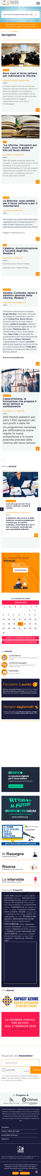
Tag (8, 31)
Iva (16, 916)
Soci (23, 936)
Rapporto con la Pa (20, 929)
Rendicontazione (22, 933)
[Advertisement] (20, 745)
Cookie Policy (25, 1173)
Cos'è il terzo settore (10, 1131)
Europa (14, 909)
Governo (29, 914)
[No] (39, 1169)
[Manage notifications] (36, 1171)
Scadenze (31, 934)
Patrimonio (25, 926)
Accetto (15, 1173)
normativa (11, 924)
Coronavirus (17, 907)
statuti (32, 936)
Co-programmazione (29, 905)
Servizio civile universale (12, 936)
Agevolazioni (17, 898)
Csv (26, 907)
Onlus (21, 924)
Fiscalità (22, 912)
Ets (10, 909)
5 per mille (9, 896)
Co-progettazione (14, 905)
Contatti (5, 1139)
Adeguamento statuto (22, 896)
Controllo (7, 907)
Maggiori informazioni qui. (14, 233)
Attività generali (17, 902)
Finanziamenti (21, 909)
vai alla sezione (20, 570)
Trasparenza (19, 938)
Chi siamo (5, 1127)
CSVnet (30, 907)
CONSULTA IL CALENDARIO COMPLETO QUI (20, 638)
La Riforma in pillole (9, 1135)
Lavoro (20, 916)
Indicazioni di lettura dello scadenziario (21, 642)
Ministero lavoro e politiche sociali (17, 921)
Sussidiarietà (8, 938)
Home (3, 31)
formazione (30, 912)
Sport (27, 936)
